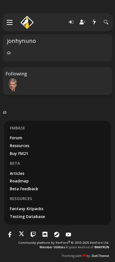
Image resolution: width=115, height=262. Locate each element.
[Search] (106, 22)
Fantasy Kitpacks (26, 208)
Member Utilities (52, 247)
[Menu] (9, 22)
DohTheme (100, 256)
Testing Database (27, 216)
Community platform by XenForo (63, 242)
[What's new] (94, 22)
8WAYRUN (101, 247)
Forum (16, 137)
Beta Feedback (24, 188)
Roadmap (19, 181)
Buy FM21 (19, 153)
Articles (17, 173)
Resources (19, 145)
